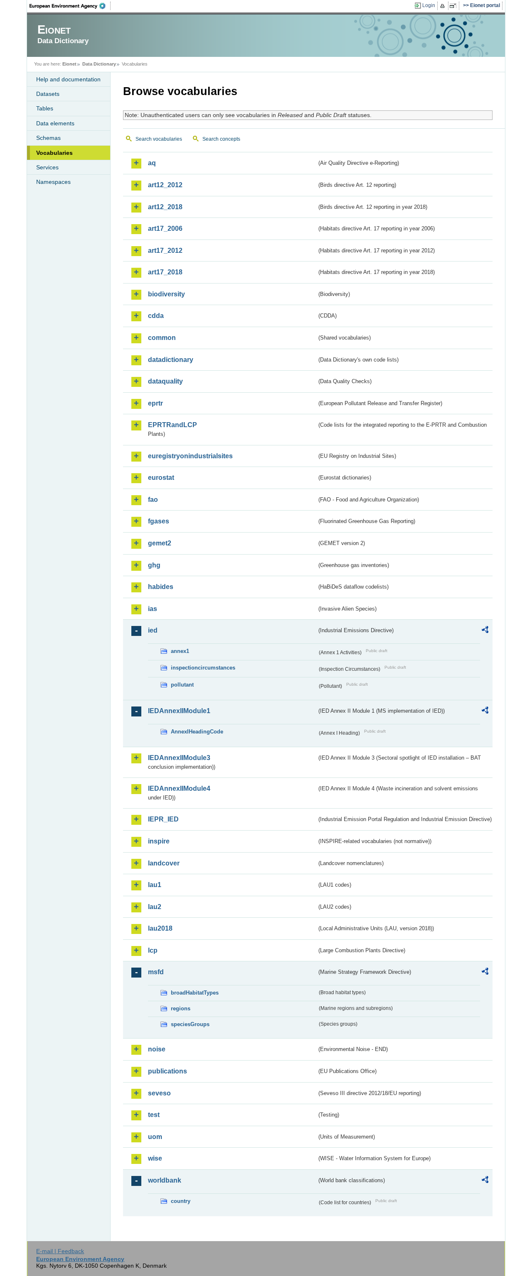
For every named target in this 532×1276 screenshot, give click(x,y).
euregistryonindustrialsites (190, 456)
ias (152, 608)
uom (155, 1136)
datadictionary (170, 359)
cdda (156, 315)
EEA (70, 6)
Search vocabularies (158, 139)
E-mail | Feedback (60, 1251)
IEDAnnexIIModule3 (179, 757)
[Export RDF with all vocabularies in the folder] (485, 631)
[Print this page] (443, 6)
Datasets (47, 93)
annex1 (180, 651)
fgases (158, 521)
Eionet (69, 63)
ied (153, 630)
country (180, 1201)
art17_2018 (165, 272)
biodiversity (166, 294)
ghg (154, 565)
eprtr (155, 403)
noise (156, 1049)
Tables (44, 108)
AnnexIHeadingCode (197, 731)
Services (47, 167)
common (162, 337)
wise (155, 1158)
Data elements (55, 123)
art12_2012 (165, 184)
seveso (159, 1093)
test (154, 1114)
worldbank (164, 1180)
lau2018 (160, 928)
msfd (156, 971)
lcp (153, 950)
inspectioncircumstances (203, 668)
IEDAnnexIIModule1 (179, 710)
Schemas (48, 137)
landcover (164, 863)
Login (428, 5)
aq (152, 162)
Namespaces (53, 181)
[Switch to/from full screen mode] (454, 6)
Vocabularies (54, 152)
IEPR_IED (163, 819)
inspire (159, 841)
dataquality (165, 381)
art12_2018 (165, 206)
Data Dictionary (99, 63)
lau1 (154, 884)
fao (153, 499)
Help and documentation (68, 79)
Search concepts (221, 139)
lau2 (154, 906)
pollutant (182, 685)
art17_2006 (165, 228)
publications (167, 1071)
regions (180, 1008)
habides (160, 586)
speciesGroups (190, 1024)
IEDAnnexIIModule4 (179, 788)
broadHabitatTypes (195, 993)
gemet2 (159, 543)
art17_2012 (165, 250)
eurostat (161, 477)
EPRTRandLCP (172, 424)
